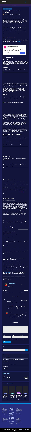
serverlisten (19, 41)
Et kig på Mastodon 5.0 (25, 396)
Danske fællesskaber (6, 361)
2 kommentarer (18, 14)
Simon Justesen (11, 283)
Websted (21, 335)
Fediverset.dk (5, 1)
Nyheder (6, 393)
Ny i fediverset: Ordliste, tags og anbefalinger (9, 364)
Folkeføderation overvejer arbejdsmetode (12, 396)
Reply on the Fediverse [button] (24, 300)
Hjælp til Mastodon (5, 366)
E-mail (13, 335)
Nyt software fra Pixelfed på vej (5, 396)
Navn (4, 335)
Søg (3, 346)
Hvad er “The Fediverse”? (6, 357)
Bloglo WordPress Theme (24, 429)
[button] (10, 286)
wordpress (5, 278)
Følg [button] (26, 377)
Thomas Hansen (7, 272)
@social (8, 302)
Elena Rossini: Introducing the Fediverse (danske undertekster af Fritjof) (13, 359)
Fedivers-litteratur (5, 368)
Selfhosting (18, 393)
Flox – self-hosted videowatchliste (19, 396)
